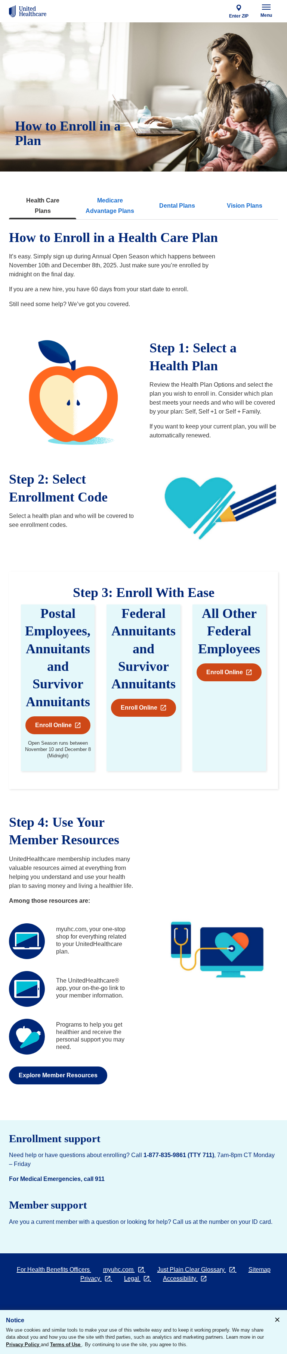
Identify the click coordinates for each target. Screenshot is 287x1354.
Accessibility (188, 1278)
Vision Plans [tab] (244, 205)
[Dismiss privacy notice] (277, 1320)
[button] (143, 708)
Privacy (99, 1278)
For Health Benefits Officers (54, 1269)
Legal (140, 1278)
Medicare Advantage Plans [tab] (110, 205)
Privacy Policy (23, 1344)
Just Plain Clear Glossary (200, 1269)
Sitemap (260, 1269)
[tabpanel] (143, 658)
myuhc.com (127, 1269)
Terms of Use (66, 1344)
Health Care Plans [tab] (42, 205)
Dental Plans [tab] (177, 205)
